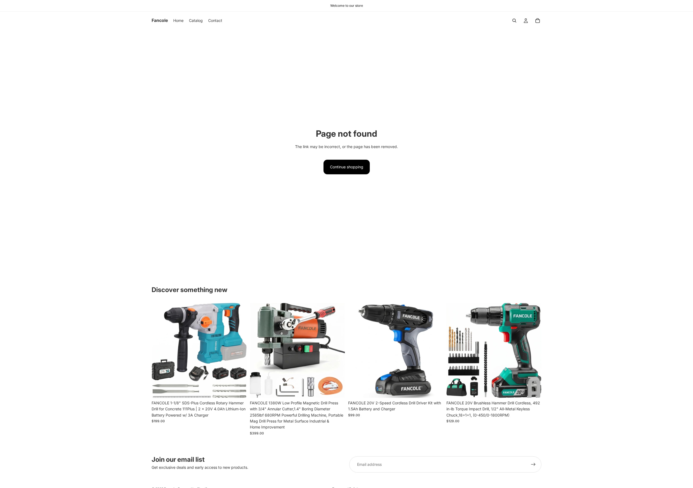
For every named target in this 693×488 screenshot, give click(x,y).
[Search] (514, 21)
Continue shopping (346, 167)
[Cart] (538, 21)
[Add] (238, 389)
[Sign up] (533, 464)
